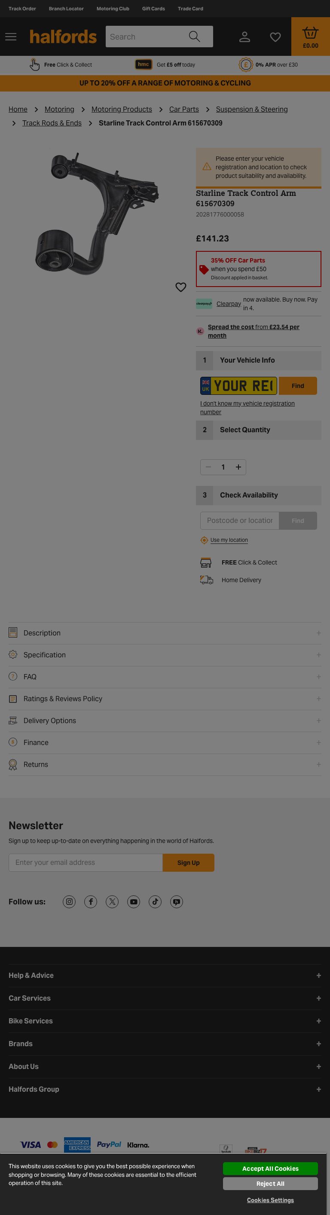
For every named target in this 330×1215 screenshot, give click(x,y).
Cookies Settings (270, 1200)
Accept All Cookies (270, 1168)
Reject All (270, 1184)
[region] (163, 1184)
